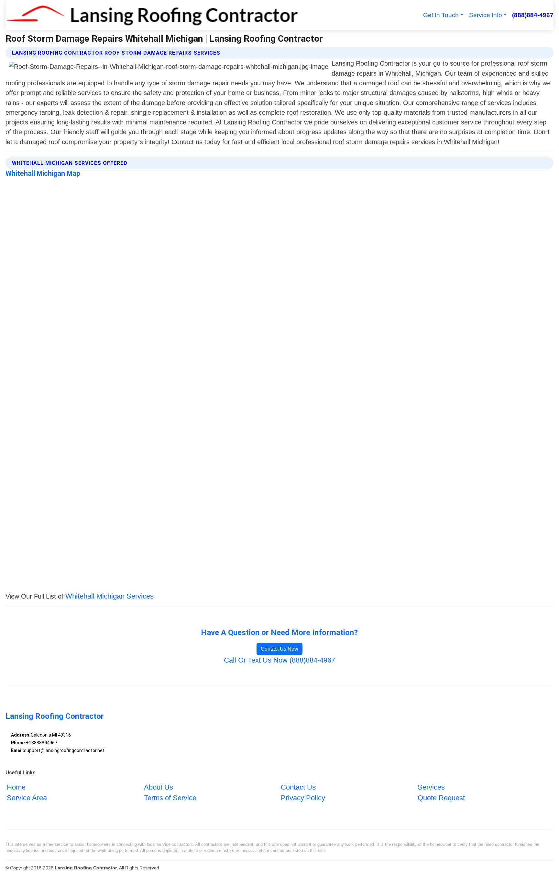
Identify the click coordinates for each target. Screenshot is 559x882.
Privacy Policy (303, 798)
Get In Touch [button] (441, 15)
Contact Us (298, 787)
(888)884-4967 (532, 15)
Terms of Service (170, 798)
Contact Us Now (279, 649)
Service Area (27, 798)
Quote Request (441, 798)
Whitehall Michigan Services (109, 596)
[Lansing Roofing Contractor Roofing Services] (151, 15)
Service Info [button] (485, 15)
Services (431, 787)
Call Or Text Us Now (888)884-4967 (279, 660)
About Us (158, 787)
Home (16, 787)
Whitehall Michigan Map (42, 173)
